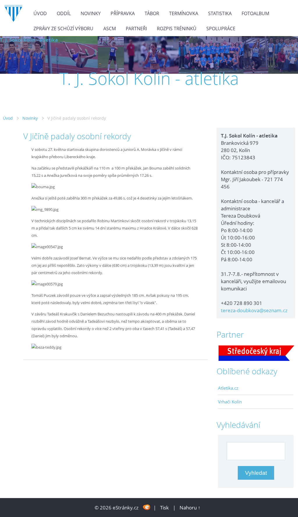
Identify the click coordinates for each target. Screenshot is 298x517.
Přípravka (123, 13)
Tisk (164, 507)
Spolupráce (220, 28)
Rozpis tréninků (176, 28)
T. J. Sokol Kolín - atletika (29, 39)
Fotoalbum (255, 13)
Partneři (136, 28)
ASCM (109, 28)
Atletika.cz (228, 388)
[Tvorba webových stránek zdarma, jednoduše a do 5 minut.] (146, 507)
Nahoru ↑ (190, 507)
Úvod (40, 13)
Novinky (91, 13)
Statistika (220, 13)
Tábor (152, 13)
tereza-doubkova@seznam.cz (254, 310)
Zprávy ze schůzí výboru (63, 28)
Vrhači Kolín (230, 402)
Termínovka (183, 13)
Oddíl (64, 13)
